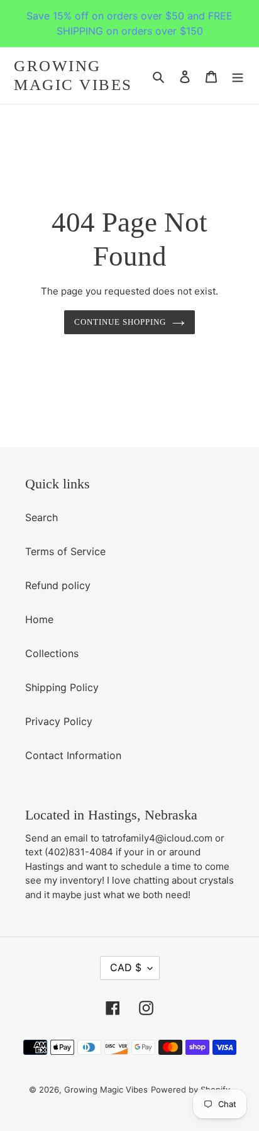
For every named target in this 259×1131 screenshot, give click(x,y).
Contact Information (73, 755)
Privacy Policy (58, 721)
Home (39, 619)
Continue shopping (120, 322)
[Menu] (237, 75)
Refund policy (58, 585)
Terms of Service (65, 551)
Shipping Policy (62, 687)
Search (41, 517)
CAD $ (125, 967)
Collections (52, 653)
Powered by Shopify (190, 1089)
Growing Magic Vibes (73, 75)
